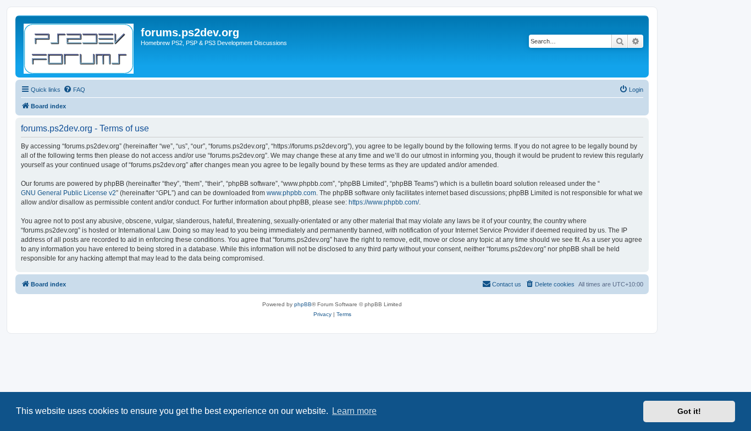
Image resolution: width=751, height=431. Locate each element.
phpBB (303, 304)
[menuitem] (74, 89)
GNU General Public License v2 (68, 193)
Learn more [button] (354, 411)
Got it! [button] (689, 411)
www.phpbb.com (291, 193)
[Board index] (79, 46)
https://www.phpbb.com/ (384, 202)
